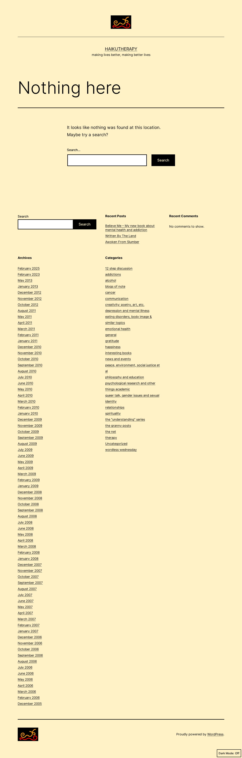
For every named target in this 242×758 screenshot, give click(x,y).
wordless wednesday (121, 450)
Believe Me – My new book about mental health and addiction (130, 228)
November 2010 (30, 353)
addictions (113, 274)
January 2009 (28, 486)
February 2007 (29, 625)
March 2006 (27, 691)
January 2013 (28, 286)
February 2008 (29, 552)
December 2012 (29, 292)
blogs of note (115, 286)
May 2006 (25, 679)
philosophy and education (124, 377)
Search (23, 216)
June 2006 (26, 673)
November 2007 (30, 570)
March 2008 (27, 546)
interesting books (118, 353)
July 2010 (25, 377)
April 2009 (25, 468)
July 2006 (25, 667)
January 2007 (28, 631)
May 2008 (25, 534)
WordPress (215, 734)
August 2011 (27, 311)
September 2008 (30, 510)
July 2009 (25, 450)
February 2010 (28, 407)
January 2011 (27, 341)
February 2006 (29, 697)
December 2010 (29, 347)
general (110, 335)
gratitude (112, 341)
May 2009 (25, 462)
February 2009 (29, 480)
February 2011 (28, 335)
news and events (118, 359)
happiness (112, 347)
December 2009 (30, 419)
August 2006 (27, 661)
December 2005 (30, 703)
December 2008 (30, 492)
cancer (110, 292)
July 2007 (25, 595)
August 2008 (27, 516)
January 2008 (28, 558)
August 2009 (27, 443)
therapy (111, 437)
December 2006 (30, 637)
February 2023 (29, 274)
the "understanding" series (125, 419)
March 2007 (27, 619)
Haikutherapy (121, 48)
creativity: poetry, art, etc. (124, 304)
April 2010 (25, 395)
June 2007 (25, 601)
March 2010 (26, 401)
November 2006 (30, 643)
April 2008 (25, 540)
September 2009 (30, 437)
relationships (114, 407)
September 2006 (30, 655)
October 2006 (28, 649)
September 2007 (30, 583)
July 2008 (25, 522)
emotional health (117, 329)
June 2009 (26, 456)
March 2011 (26, 329)
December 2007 (30, 564)
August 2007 (27, 589)
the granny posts (118, 425)
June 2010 (25, 383)
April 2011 (25, 323)
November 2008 (30, 498)
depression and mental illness (127, 311)
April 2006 (25, 685)
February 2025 (29, 268)
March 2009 (27, 474)
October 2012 (28, 304)
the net (110, 431)
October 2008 (28, 504)
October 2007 (28, 576)
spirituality (113, 413)
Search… (73, 150)
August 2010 (27, 371)
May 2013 (25, 280)
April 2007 (25, 613)
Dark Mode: (226, 753)
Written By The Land (120, 236)
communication (116, 298)
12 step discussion (119, 268)
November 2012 (30, 298)
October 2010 (28, 359)
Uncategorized (116, 443)
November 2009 (30, 425)
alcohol (110, 280)
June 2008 (26, 528)
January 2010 (28, 413)
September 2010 (30, 365)
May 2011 (25, 317)
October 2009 (28, 431)
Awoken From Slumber (122, 242)
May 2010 (25, 389)
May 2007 (25, 607)
